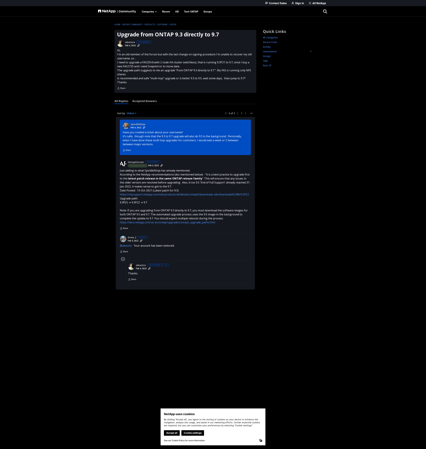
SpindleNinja (138, 124)
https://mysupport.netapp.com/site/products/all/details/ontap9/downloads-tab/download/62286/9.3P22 (184, 194)
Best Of (267, 65)
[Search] (325, 11)
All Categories (270, 37)
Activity (267, 46)
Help (265, 60)
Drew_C (132, 237)
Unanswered (287, 51)
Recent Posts (270, 42)
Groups (267, 56)
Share (121, 88)
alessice (130, 42)
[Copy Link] (138, 45)
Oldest (131, 113)
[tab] (121, 101)
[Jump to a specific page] (251, 113)
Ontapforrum (136, 162)
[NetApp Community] (117, 11)
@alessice (126, 245)
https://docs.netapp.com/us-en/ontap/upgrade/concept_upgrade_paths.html (167, 222)
